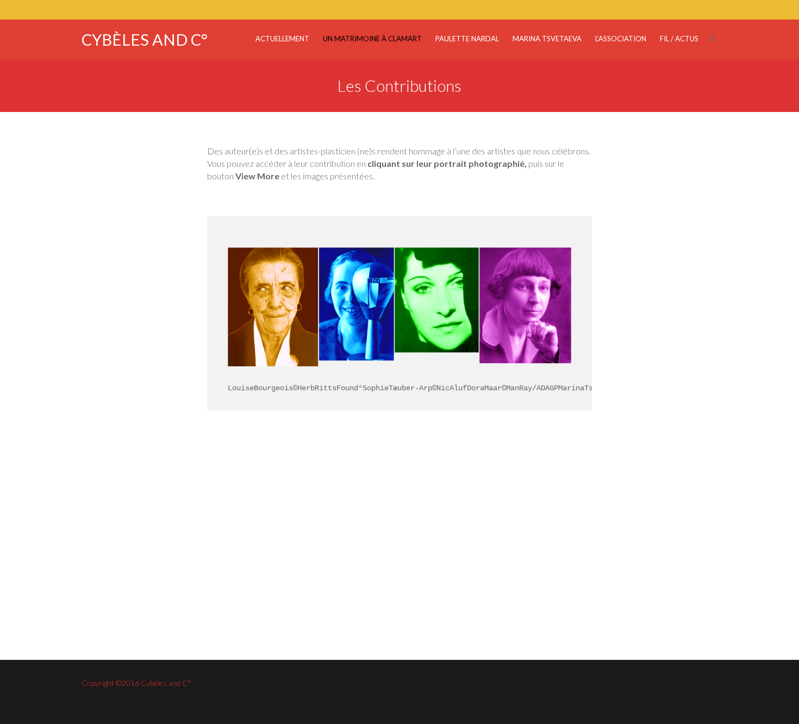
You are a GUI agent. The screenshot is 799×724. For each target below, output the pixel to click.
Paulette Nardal (467, 38)
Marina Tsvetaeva (547, 38)
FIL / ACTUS (679, 38)
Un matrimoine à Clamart (372, 38)
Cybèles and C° (145, 39)
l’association (620, 38)
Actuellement (282, 38)
